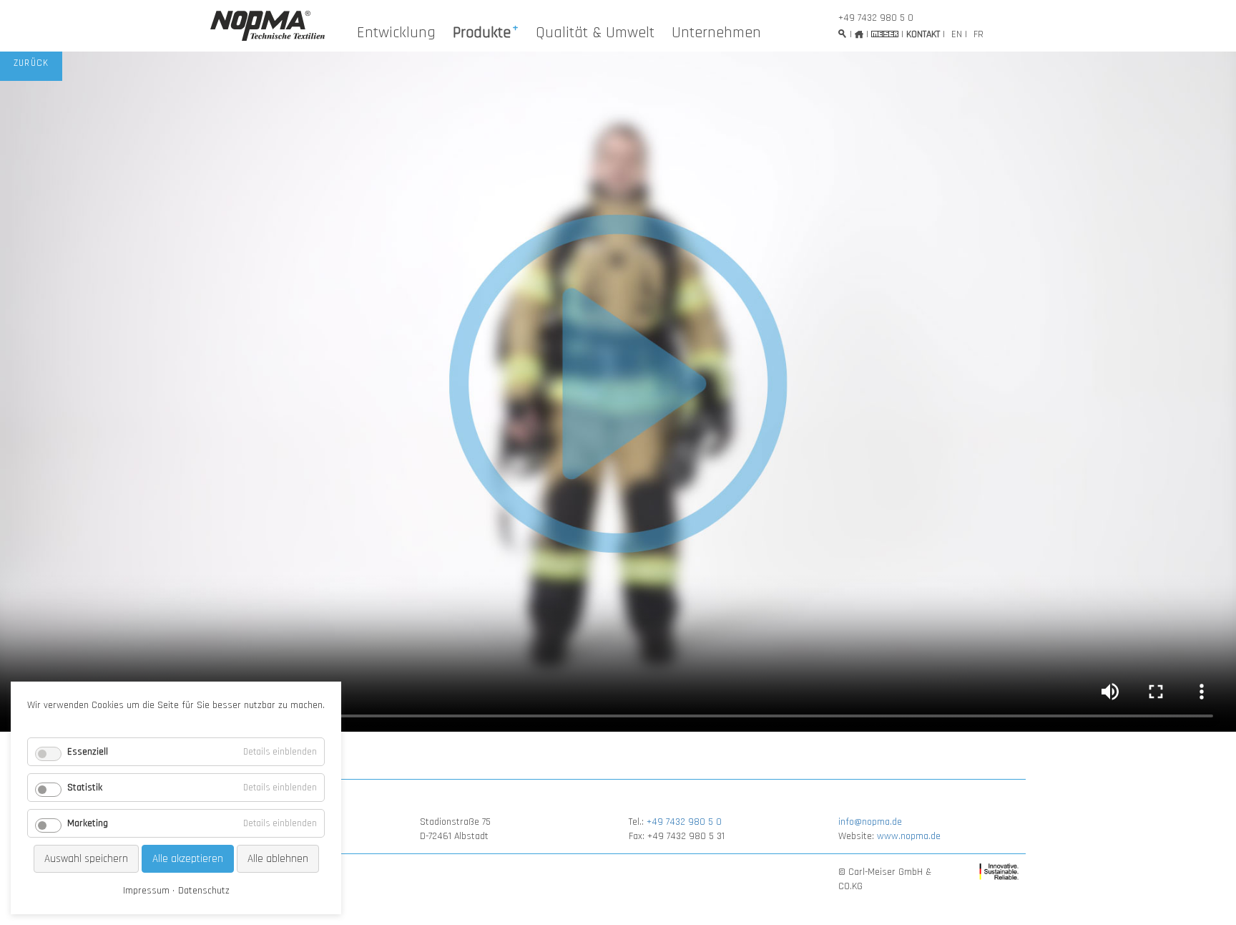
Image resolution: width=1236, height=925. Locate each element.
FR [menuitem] (978, 34)
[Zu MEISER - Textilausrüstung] (884, 34)
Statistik (84, 787)
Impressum (146, 890)
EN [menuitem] (956, 34)
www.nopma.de (909, 836)
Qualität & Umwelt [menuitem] (595, 33)
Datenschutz (204, 890)
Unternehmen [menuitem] (716, 33)
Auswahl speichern (86, 859)
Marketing (87, 823)
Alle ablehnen (277, 859)
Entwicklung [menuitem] (396, 33)
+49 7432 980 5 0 (875, 17)
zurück (31, 63)
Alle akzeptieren (187, 859)
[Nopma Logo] (267, 25)
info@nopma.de (870, 821)
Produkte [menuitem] (482, 33)
